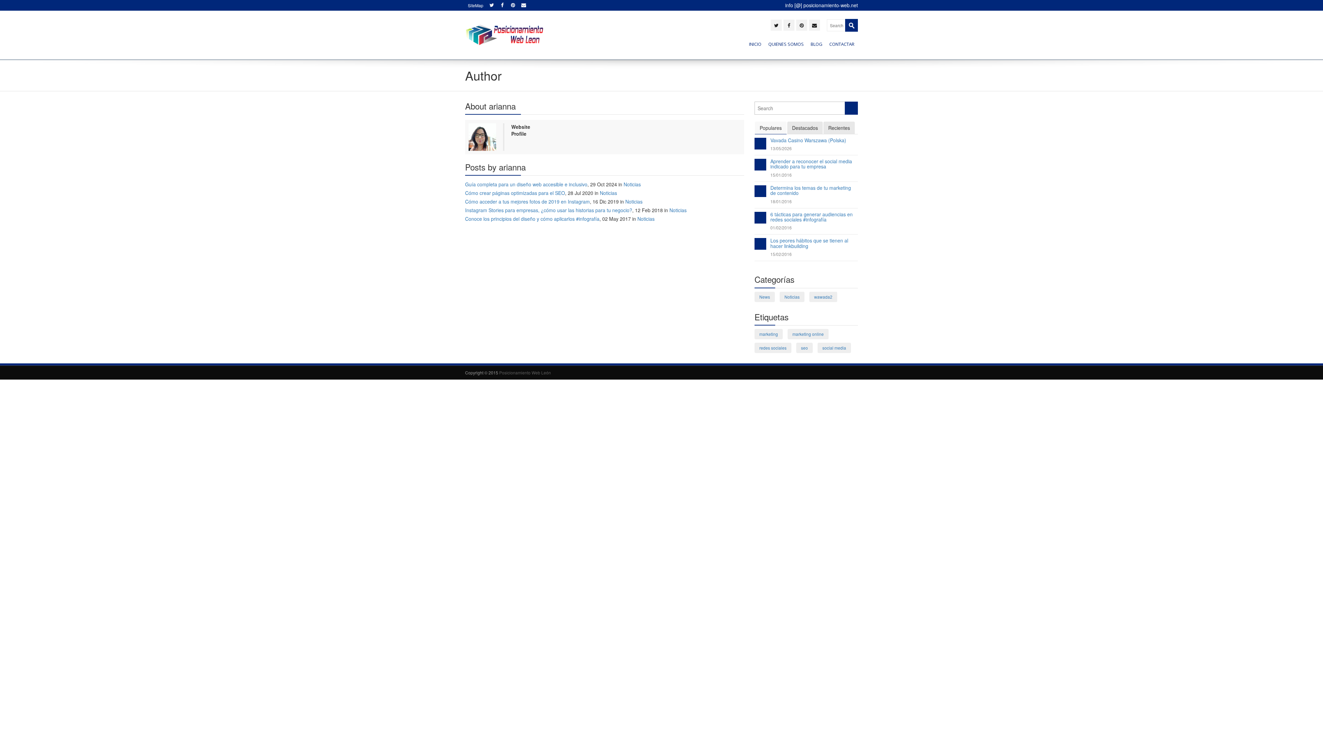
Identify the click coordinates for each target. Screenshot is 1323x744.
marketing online (808, 334)
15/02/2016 (781, 254)
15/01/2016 (781, 175)
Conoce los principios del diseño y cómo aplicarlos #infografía (532, 218)
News (764, 297)
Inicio (755, 44)
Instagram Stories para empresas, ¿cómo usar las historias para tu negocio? (548, 210)
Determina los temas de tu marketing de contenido (810, 190)
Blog (816, 44)
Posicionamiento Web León (525, 372)
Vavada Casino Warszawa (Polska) (808, 140)
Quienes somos (786, 44)
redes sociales (773, 348)
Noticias (632, 184)
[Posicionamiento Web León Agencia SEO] (504, 34)
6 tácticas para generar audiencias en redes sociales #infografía (811, 217)
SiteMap (475, 5)
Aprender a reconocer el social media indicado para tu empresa (811, 164)
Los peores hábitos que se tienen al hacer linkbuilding (809, 243)
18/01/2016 (781, 201)
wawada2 (823, 297)
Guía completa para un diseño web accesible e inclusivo (526, 184)
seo (804, 348)
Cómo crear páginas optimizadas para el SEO (515, 192)
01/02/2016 (781, 227)
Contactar (841, 44)
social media (834, 348)
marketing (768, 334)
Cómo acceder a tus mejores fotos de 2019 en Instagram (527, 201)
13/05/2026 (781, 148)
